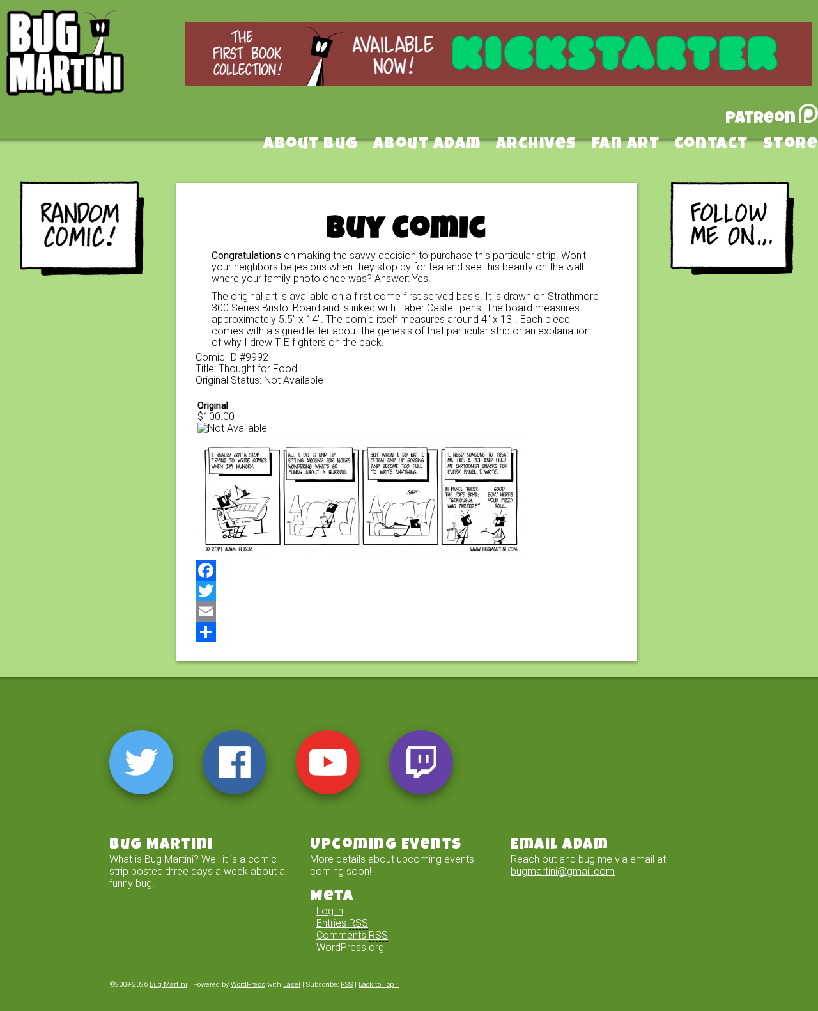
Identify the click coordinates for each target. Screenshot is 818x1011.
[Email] (406, 611)
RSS (347, 984)
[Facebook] (406, 570)
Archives (536, 145)
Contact (711, 145)
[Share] (406, 632)
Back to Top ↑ (379, 984)
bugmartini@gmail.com (563, 871)
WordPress (248, 984)
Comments (352, 935)
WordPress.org (350, 947)
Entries (342, 923)
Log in (329, 911)
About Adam (427, 145)
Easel (291, 984)
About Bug (311, 145)
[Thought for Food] (362, 554)
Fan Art (626, 145)
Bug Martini (97, 72)
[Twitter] (406, 591)
